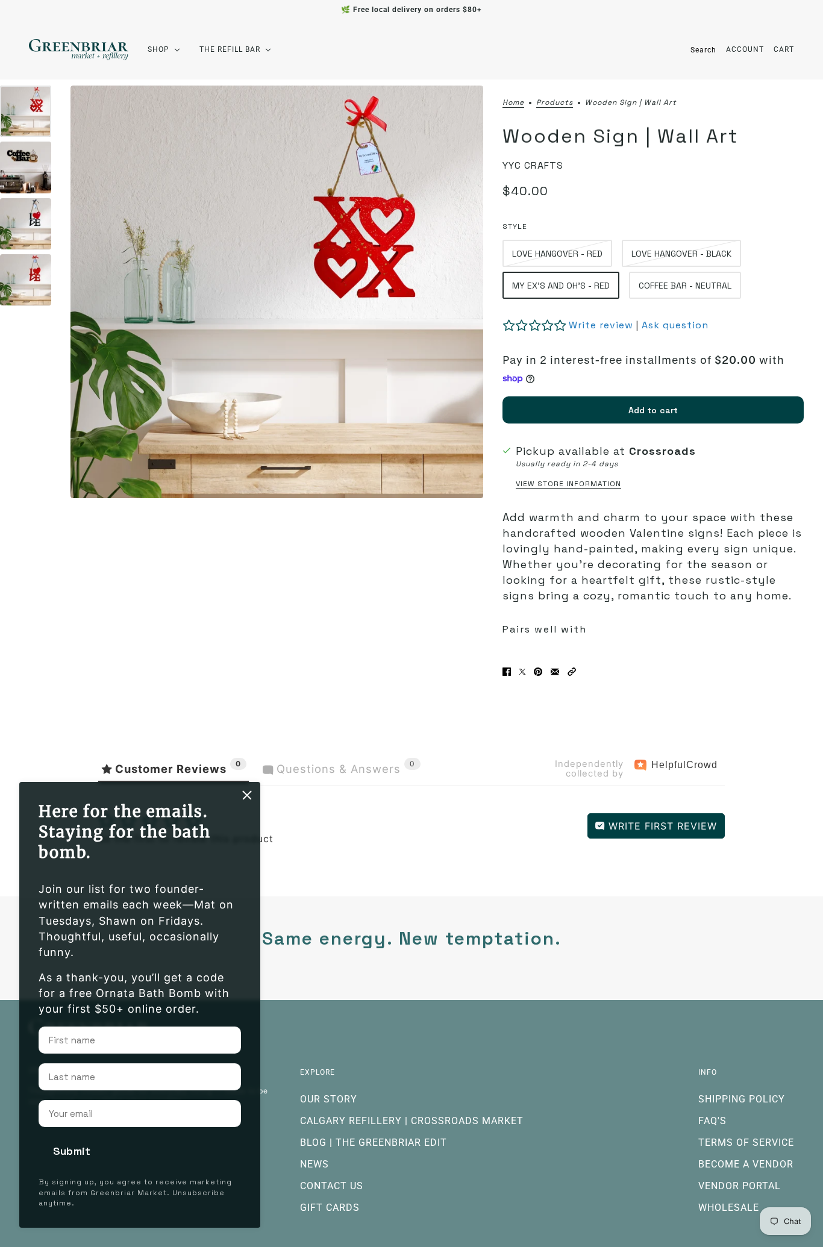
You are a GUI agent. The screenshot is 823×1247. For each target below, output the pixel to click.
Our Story (328, 1099)
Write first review (661, 826)
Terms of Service (746, 1142)
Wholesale (728, 1207)
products (554, 103)
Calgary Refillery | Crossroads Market (412, 1121)
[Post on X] (522, 671)
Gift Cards (330, 1207)
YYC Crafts (532, 165)
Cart (784, 49)
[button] (571, 671)
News (314, 1164)
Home (513, 103)
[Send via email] (555, 671)
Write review (601, 325)
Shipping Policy (741, 1099)
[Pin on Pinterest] (538, 671)
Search (703, 50)
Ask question (675, 325)
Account (745, 49)
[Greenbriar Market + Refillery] (78, 49)
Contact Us (331, 1186)
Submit (71, 1151)
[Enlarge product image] (276, 292)
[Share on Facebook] (506, 671)
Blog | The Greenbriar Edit (373, 1142)
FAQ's (712, 1121)
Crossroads (662, 451)
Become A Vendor (745, 1164)
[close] (247, 795)
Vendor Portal (739, 1186)
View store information (568, 483)
